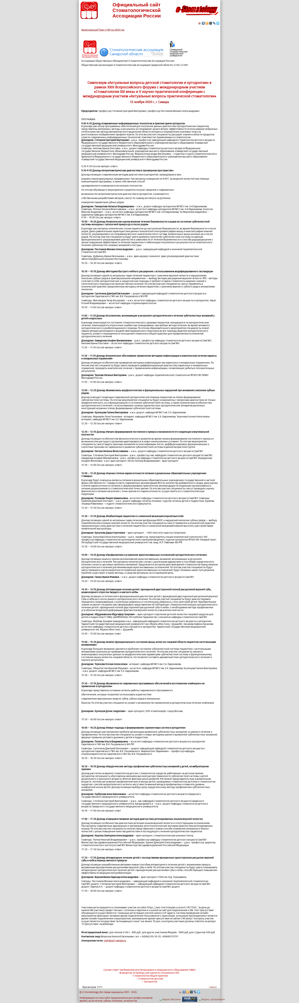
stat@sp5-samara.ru (115, 940)
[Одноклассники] (207, 23)
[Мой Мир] (210, 23)
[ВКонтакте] (203, 23)
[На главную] (197, 16)
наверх (213, 987)
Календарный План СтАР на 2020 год (102, 29)
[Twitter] (218, 23)
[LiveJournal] (214, 23)
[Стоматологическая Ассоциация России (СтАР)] (89, 17)
